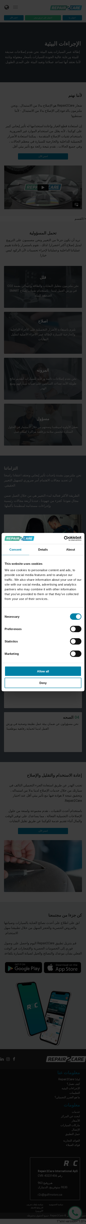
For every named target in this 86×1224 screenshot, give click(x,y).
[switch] (75, 629)
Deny (43, 683)
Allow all (43, 671)
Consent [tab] (15, 549)
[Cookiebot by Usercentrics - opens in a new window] (63, 538)
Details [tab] (43, 549)
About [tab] (70, 549)
